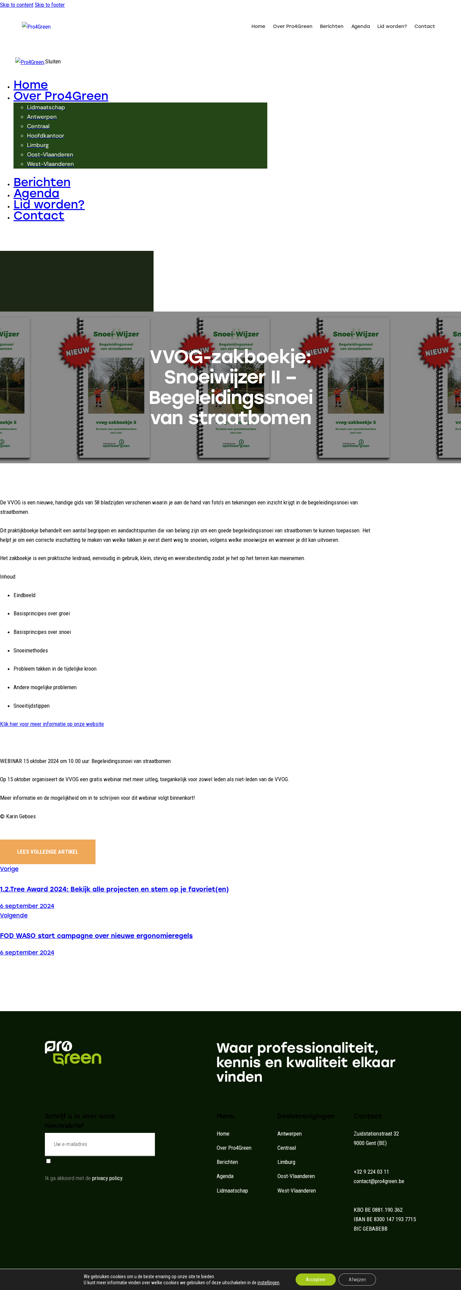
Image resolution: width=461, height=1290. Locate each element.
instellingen (268, 1282)
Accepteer (316, 1279)
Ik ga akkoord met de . (84, 1178)
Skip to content (16, 4)
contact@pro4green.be (379, 1181)
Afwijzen (357, 1279)
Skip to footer (50, 4)
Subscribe (149, 1149)
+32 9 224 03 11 (371, 1171)
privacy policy (107, 1178)
